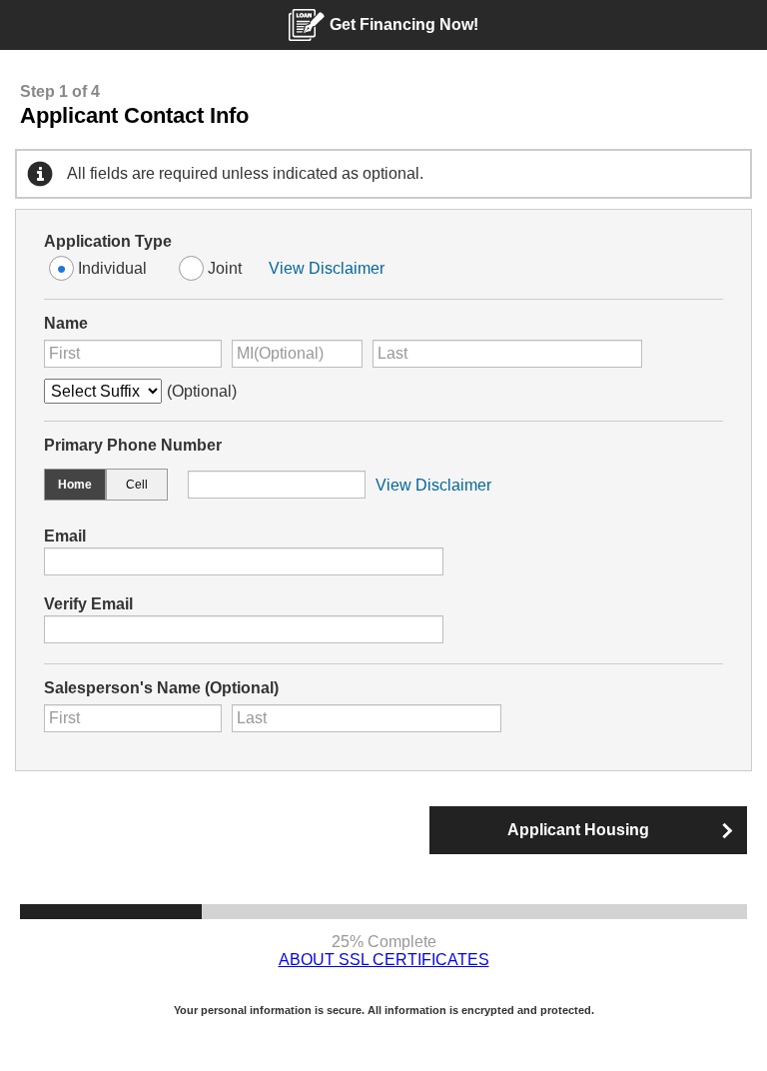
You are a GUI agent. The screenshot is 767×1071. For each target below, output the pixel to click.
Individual (112, 268)
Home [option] (75, 485)
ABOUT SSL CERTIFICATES (384, 959)
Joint (225, 268)
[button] (588, 830)
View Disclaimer (326, 268)
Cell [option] (137, 485)
